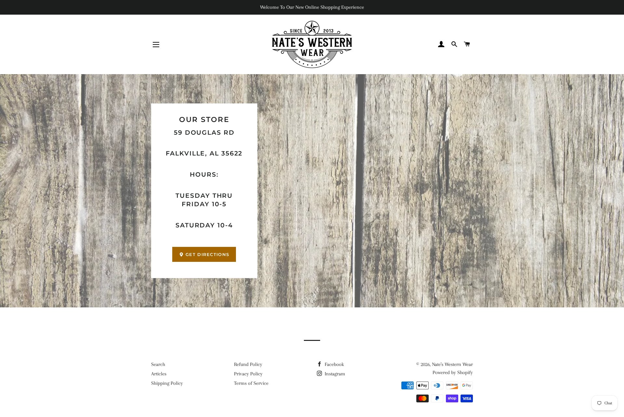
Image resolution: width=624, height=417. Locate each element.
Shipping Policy (167, 383)
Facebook (333, 364)
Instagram (334, 374)
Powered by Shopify (453, 372)
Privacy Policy (248, 374)
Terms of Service (251, 383)
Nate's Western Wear (452, 364)
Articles (158, 374)
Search (158, 364)
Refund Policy (248, 364)
